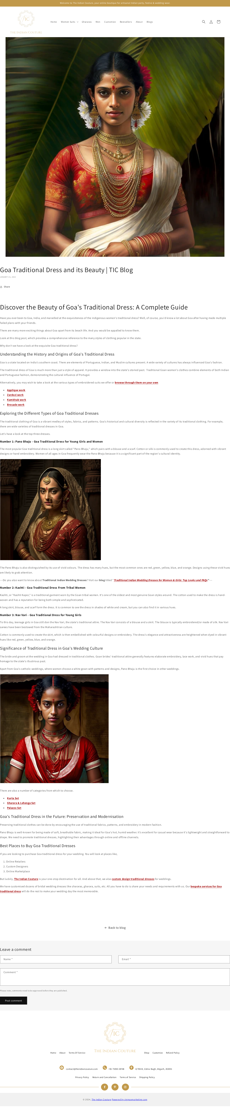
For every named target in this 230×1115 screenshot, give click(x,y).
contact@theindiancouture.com (82, 1069)
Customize (158, 1052)
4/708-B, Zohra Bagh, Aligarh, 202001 (153, 1069)
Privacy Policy (82, 1077)
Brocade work (15, 404)
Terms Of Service (77, 1052)
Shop (146, 1052)
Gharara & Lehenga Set (21, 803)
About (62, 1052)
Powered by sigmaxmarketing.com (129, 1099)
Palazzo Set (14, 808)
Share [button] (7, 286)
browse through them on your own (136, 382)
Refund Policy (173, 1052)
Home (53, 1052)
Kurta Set (13, 798)
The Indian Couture (26, 879)
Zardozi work (15, 395)
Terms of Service (128, 1077)
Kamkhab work (16, 400)
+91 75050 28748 (116, 1069)
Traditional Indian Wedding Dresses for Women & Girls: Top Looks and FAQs (160, 580)
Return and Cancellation (104, 1077)
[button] (69, 21)
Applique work (16, 390)
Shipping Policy (147, 1077)
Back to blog (117, 928)
